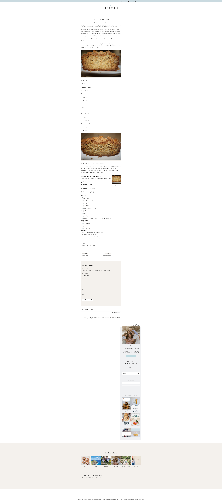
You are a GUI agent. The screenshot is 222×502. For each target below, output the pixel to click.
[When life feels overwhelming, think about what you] (139, 389)
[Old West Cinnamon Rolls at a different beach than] (129, 389)
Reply (119, 312)
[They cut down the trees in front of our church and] (131, 389)
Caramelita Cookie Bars (126, 411)
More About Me (130, 355)
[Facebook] (131, 1)
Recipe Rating (85, 273)
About (115, 1)
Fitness (109, 1)
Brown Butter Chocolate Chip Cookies (126, 423)
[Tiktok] (138, 1)
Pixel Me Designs (113, 496)
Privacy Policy (121, 495)
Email (83, 294)
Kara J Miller (111, 7)
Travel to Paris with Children (126, 438)
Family (104, 1)
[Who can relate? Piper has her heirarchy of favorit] (137, 389)
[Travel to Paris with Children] (126, 436)
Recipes (83, 1)
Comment (84, 278)
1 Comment (111, 22)
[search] (138, 373)
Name (83, 289)
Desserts (105, 249)
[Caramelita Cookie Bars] (126, 409)
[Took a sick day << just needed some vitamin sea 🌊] (127, 389)
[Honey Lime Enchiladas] (135, 409)
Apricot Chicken (135, 426)
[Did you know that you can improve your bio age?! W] (123, 389)
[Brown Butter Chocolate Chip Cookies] (126, 421)
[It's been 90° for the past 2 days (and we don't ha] (135, 389)
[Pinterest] (133, 1)
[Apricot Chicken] (135, 425)
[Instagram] (136, 1)
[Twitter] (140, 1)
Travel (89, 1)
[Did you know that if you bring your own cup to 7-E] (133, 389)
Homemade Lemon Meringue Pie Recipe (136, 438)
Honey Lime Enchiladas (135, 411)
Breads (100, 249)
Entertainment (96, 1)
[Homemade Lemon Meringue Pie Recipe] (135, 436)
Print (117, 185)
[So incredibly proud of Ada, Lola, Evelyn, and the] (125, 389)
